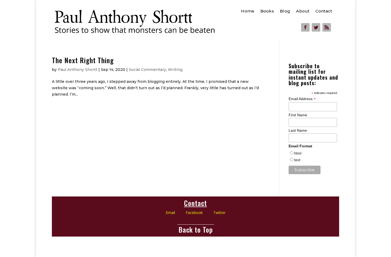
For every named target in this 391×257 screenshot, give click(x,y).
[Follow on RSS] (326, 27)
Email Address (302, 98)
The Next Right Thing (83, 60)
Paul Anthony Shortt (77, 69)
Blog (285, 11)
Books (267, 11)
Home (247, 11)
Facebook (199, 212)
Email (170, 212)
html (297, 153)
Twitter (219, 212)
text (297, 160)
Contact (323, 11)
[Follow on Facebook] (305, 27)
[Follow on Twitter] (316, 27)
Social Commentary (147, 69)
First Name (298, 115)
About (302, 11)
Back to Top (195, 229)
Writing (175, 69)
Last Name (298, 130)
